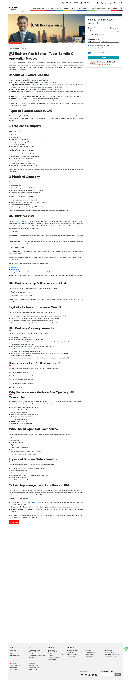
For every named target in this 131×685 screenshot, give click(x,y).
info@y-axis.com (90, 654)
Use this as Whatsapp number (101, 45)
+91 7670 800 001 (91, 652)
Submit (103, 58)
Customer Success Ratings (56, 654)
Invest (91, 8)
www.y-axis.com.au (110, 656)
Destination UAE (103, 8)
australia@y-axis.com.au (112, 654)
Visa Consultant (52, 659)
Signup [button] (103, 3)
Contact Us (118, 3)
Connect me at (93, 39)
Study (66, 8)
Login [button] (110, 3)
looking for (114, 28)
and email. (92, 49)
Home (9, 12)
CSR (11, 654)
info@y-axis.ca (14, 667)
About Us (13, 650)
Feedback (51, 656)
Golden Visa (15, 269)
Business (19, 12)
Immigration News (34, 650)
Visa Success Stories (54, 657)
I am (90, 28)
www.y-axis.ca (14, 669)
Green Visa (14, 267)
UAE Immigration (34, 502)
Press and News (34, 652)
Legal (115, 8)
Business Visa (19, 221)
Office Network (14, 656)
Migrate (51, 8)
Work (59, 8)
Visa (73, 8)
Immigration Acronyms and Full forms (37, 656)
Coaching (82, 8)
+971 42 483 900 (71, 652)
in (118, 32)
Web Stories (32, 654)
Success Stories (52, 650)
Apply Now (14, 522)
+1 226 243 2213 (15, 665)
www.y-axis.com (90, 656)
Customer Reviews (53, 652)
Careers (12, 652)
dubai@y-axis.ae (72, 654)
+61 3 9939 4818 (109, 652)
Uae (24, 12)
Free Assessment (38, 8)
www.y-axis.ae (71, 656)
